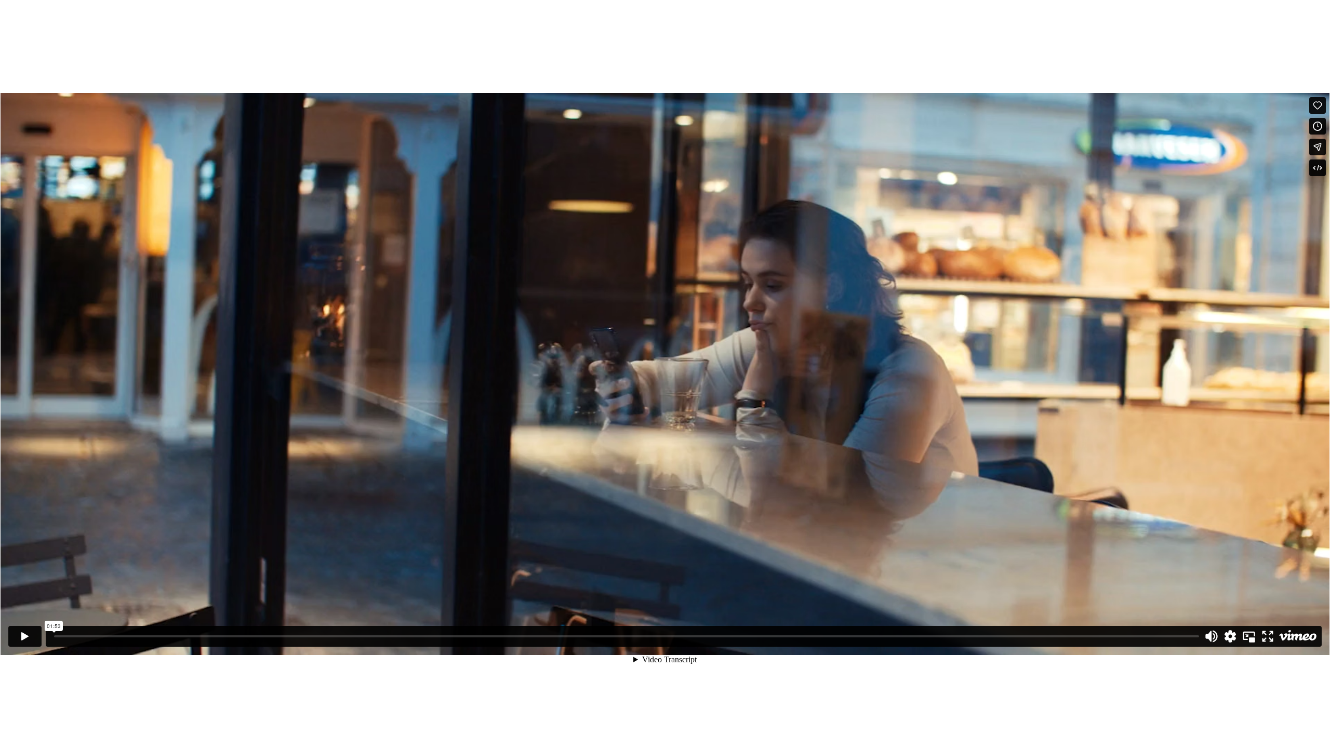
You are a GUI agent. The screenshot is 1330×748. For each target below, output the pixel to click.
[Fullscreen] (1267, 636)
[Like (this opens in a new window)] (1317, 105)
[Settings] (1230, 636)
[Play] (25, 636)
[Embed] (1317, 167)
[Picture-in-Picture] (1249, 636)
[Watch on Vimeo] (1298, 636)
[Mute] (1211, 636)
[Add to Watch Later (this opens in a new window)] (1317, 126)
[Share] (1317, 147)
